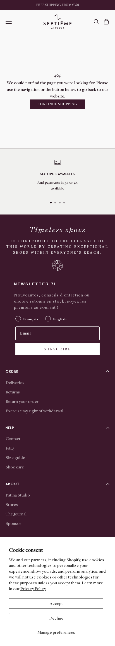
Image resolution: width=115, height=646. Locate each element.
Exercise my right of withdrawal (34, 410)
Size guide (15, 457)
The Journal (16, 514)
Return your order (22, 401)
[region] (57, 176)
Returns (13, 392)
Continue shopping (57, 104)
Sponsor (13, 523)
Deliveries (15, 382)
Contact (13, 438)
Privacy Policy (33, 588)
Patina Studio (18, 495)
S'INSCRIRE (57, 349)
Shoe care (15, 467)
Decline (56, 618)
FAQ (10, 448)
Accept (56, 603)
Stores (12, 504)
